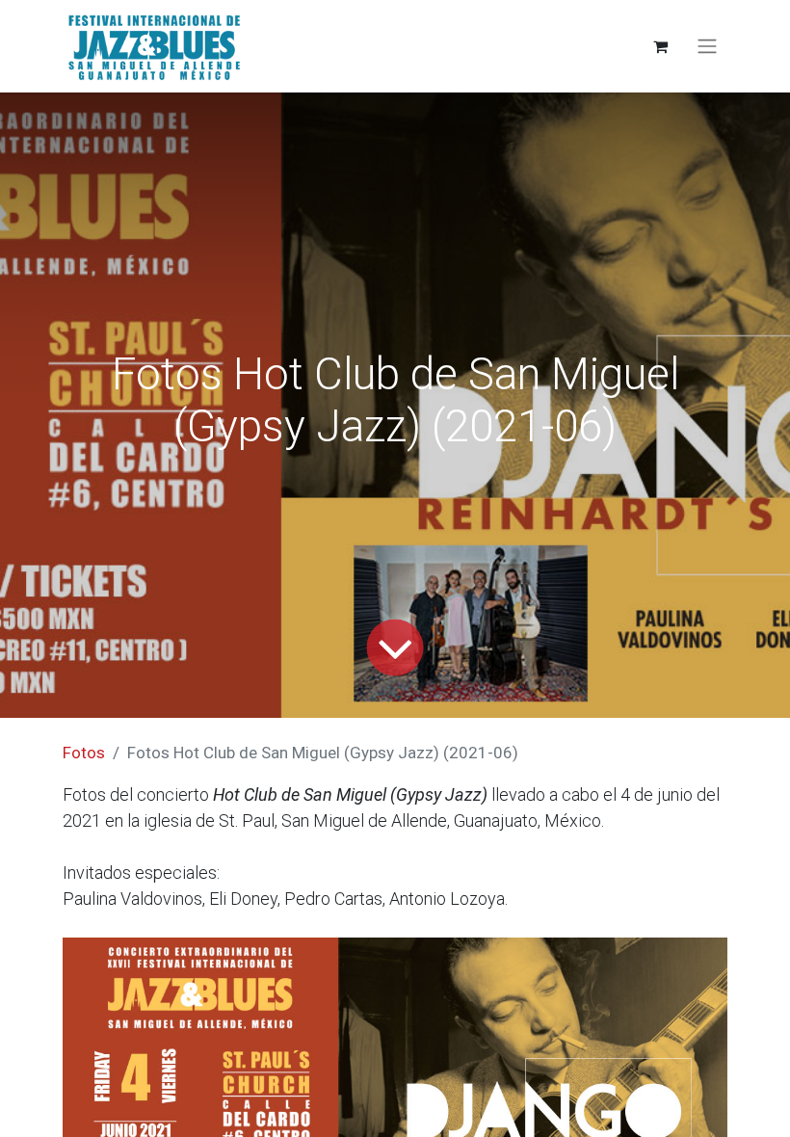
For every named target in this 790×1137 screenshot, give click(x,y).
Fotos (84, 752)
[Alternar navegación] (707, 46)
